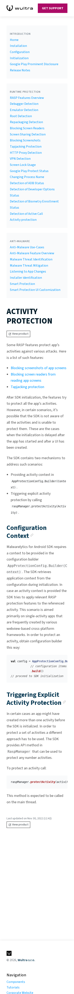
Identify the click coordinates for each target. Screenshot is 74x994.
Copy (61, 659)
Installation (18, 46)
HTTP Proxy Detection (26, 152)
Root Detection (21, 116)
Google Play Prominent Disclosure (34, 64)
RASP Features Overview (27, 98)
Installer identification (26, 277)
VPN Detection (20, 158)
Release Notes (20, 70)
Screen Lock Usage (23, 165)
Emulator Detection (24, 110)
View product (20, 334)
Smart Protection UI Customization (35, 290)
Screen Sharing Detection (28, 134)
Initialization (19, 58)
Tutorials (13, 987)
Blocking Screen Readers (27, 128)
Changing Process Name (27, 177)
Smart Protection (22, 284)
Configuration (20, 52)
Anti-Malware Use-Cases (27, 247)
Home (14, 40)
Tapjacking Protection (26, 146)
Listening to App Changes (28, 271)
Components (16, 982)
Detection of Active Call (26, 214)
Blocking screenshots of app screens (38, 368)
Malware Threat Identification (31, 259)
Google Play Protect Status (29, 171)
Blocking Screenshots (25, 140)
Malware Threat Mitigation (29, 265)
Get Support (52, 8)
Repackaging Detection (26, 122)
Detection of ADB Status (27, 183)
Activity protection (23, 219)
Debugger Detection (24, 104)
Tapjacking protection (27, 387)
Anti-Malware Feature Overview (32, 253)
